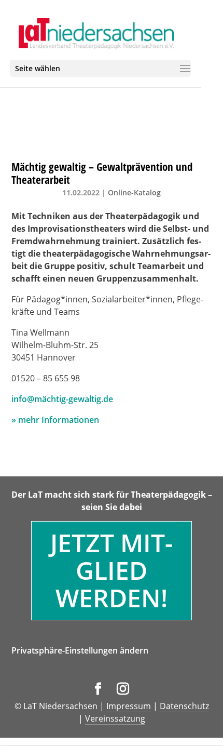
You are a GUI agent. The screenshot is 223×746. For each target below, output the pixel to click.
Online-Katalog (134, 192)
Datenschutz (184, 706)
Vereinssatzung (115, 718)
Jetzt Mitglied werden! (111, 570)
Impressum (128, 706)
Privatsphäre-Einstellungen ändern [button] (79, 650)
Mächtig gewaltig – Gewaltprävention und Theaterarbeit (101, 173)
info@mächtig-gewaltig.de (62, 399)
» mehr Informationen (55, 419)
